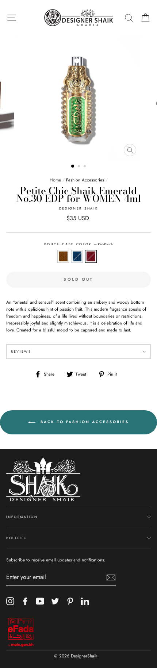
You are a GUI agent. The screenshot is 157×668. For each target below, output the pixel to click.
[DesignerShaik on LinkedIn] (85, 601)
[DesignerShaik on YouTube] (40, 601)
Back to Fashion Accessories (83, 422)
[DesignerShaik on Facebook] (25, 601)
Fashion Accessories (85, 180)
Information (22, 516)
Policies (16, 537)
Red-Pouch (90, 256)
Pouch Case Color (78, 244)
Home (55, 180)
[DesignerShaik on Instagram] (10, 601)
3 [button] (85, 167)
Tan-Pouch (63, 256)
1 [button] (73, 166)
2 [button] (79, 167)
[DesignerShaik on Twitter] (55, 601)
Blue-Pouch (77, 256)
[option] (78, 98)
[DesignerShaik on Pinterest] (70, 601)
